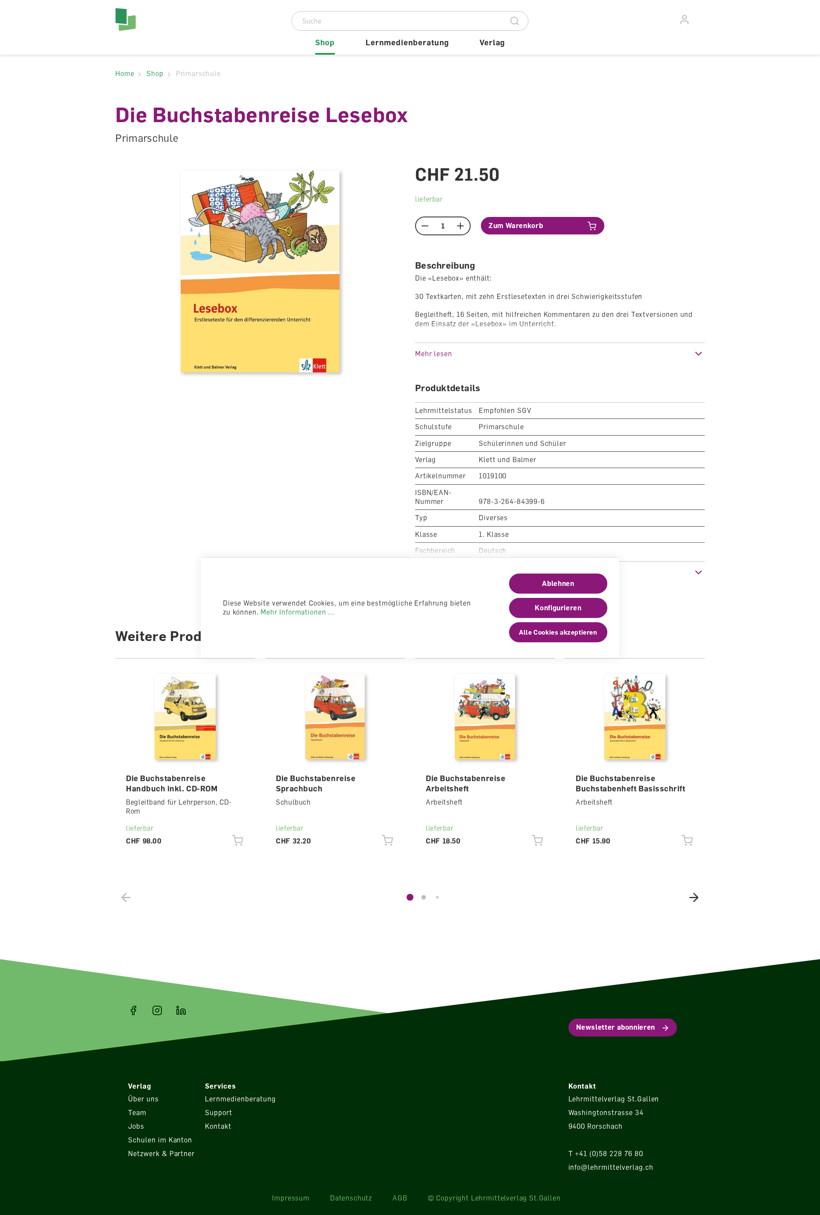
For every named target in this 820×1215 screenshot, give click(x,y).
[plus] (460, 225)
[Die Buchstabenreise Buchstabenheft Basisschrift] (635, 716)
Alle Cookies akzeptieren (558, 632)
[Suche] (514, 21)
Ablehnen (558, 583)
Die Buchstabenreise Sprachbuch (315, 783)
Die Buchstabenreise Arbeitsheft (465, 783)
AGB (399, 1198)
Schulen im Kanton (160, 1140)
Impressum (291, 1198)
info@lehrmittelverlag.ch (610, 1167)
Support (218, 1112)
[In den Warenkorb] (237, 840)
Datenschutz (351, 1198)
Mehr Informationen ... (297, 612)
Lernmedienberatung (240, 1099)
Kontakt (218, 1126)
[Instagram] (157, 1010)
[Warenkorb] (700, 18)
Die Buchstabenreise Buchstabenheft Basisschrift (630, 783)
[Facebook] (133, 1010)
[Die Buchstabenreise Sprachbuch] (335, 716)
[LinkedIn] (181, 1010)
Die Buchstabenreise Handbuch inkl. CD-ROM (171, 783)
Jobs (136, 1126)
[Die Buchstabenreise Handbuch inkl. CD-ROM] (185, 716)
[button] (560, 353)
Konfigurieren (558, 607)
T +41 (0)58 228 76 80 (605, 1153)
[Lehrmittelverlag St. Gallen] (151, 27)
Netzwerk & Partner (161, 1153)
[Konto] (685, 20)
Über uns (143, 1099)
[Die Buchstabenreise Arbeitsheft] (485, 716)
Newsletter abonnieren (615, 1027)
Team (137, 1112)
